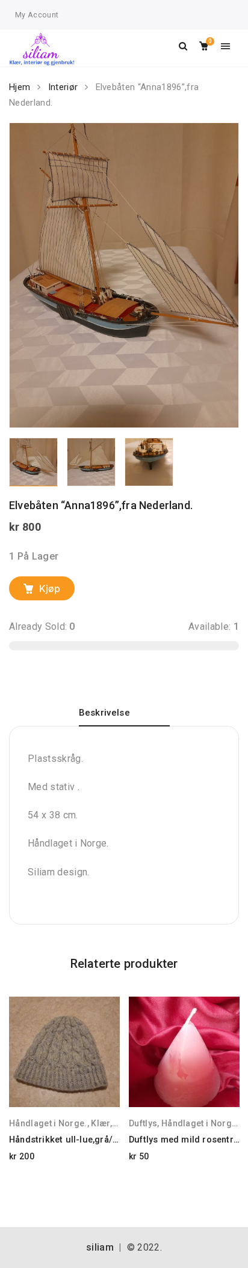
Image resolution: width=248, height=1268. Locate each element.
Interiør (63, 87)
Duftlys (143, 1123)
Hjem (19, 87)
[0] (203, 46)
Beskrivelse (105, 713)
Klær (100, 1123)
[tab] (124, 717)
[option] (124, 275)
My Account (36, 14)
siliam (100, 1247)
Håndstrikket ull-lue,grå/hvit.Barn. (80, 1140)
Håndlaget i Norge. (48, 1123)
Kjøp (49, 588)
